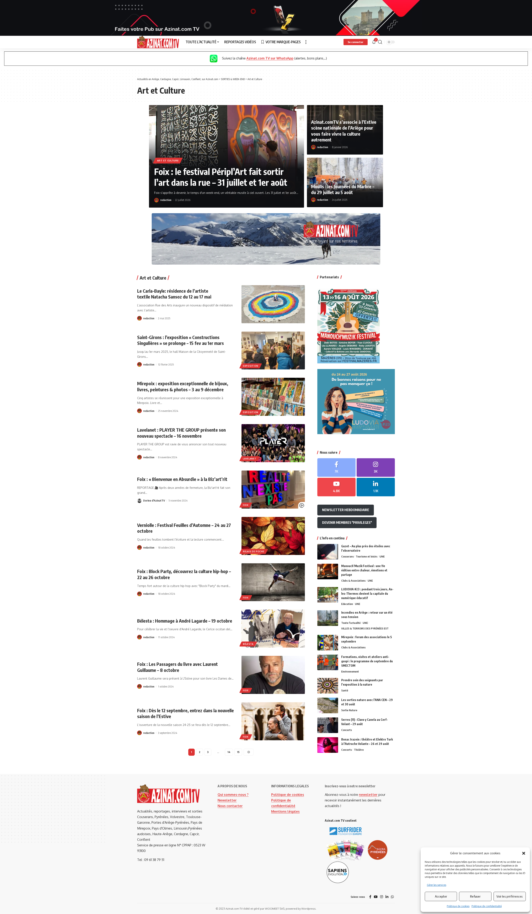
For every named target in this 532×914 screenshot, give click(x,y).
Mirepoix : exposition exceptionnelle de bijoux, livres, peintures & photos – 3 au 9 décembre (182, 386)
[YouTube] (376, 897)
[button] (524, 853)
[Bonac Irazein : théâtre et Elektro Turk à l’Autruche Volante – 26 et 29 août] (327, 745)
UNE (382, 556)
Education (347, 604)
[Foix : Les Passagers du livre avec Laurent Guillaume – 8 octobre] (273, 675)
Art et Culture (168, 155)
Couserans (347, 556)
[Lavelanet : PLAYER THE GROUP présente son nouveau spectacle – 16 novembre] (273, 443)
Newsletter (227, 800)
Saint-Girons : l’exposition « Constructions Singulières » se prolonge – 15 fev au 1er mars (180, 340)
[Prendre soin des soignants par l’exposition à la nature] (327, 686)
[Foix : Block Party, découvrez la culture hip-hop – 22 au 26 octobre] (273, 582)
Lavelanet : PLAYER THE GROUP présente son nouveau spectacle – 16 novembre (181, 433)
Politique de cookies (458, 906)
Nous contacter (230, 806)
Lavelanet (249, 458)
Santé (344, 690)
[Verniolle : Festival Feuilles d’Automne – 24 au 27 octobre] (273, 536)
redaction (165, 200)
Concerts (346, 730)
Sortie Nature (349, 710)
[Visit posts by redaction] (156, 200)
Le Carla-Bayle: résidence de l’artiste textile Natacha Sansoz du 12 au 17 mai (174, 294)
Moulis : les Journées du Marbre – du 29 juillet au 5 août (342, 189)
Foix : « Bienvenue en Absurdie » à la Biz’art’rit (182, 479)
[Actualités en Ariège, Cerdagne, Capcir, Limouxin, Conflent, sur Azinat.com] (158, 42)
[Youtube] (336, 487)
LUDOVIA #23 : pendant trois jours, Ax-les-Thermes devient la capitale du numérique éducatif (367, 593)
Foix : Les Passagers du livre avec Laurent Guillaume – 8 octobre (177, 667)
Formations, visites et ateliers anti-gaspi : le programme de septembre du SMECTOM (367, 661)
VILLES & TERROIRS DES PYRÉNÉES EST (365, 628)
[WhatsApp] (392, 897)
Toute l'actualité (351, 622)
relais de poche (253, 551)
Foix (246, 505)
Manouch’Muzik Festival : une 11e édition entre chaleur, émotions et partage (364, 570)
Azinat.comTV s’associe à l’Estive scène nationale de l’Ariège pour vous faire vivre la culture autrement (343, 131)
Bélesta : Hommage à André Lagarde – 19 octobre (184, 621)
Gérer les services (436, 885)
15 (238, 752)
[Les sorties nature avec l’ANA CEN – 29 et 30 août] (327, 705)
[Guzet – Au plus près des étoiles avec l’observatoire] (327, 552)
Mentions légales (285, 811)
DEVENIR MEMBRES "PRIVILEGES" (347, 522)
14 (229, 752)
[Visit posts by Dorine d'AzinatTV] (139, 500)
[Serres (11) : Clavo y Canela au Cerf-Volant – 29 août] (327, 725)
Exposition (250, 366)
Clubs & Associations (353, 580)
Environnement (350, 671)
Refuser (475, 896)
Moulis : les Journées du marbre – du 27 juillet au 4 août (223, 172)
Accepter (441, 896)
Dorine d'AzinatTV (154, 500)
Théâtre (359, 749)
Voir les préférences (509, 896)
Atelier (190, 155)
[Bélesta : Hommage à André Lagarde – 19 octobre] (273, 628)
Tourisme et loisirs (366, 556)
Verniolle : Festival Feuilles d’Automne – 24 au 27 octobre (184, 528)
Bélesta (248, 644)
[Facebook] (336, 467)
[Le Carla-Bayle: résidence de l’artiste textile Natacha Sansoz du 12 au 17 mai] (273, 304)
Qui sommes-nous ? (233, 795)
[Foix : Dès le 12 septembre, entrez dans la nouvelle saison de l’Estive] (273, 721)
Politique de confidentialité (487, 906)
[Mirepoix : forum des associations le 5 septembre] (327, 642)
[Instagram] (376, 467)
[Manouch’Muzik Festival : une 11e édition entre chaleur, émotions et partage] (327, 571)
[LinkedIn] (376, 487)
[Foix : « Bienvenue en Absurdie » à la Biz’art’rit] (273, 490)
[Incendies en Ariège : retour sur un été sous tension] (327, 618)
